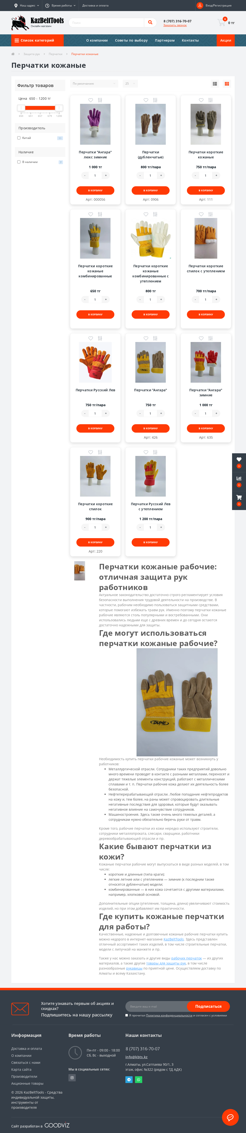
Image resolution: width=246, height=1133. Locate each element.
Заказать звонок (175, 25)
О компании (97, 40)
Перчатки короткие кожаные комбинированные (95, 271)
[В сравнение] (100, 100)
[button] (26, 5)
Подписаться (208, 1006)
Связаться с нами (25, 1062)
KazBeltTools (174, 939)
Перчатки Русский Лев (95, 390)
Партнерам (165, 40)
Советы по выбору (131, 40)
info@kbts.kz (136, 1057)
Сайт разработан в (27, 1126)
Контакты (190, 40)
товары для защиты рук (166, 963)
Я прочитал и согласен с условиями (178, 1015)
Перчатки (55, 54)
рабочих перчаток (186, 958)
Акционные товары (27, 1083)
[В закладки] (90, 100)
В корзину (95, 190)
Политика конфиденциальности (169, 1015)
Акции (225, 40)
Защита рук (32, 54)
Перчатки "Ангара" (150, 390)
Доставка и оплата (95, 5)
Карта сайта (21, 1069)
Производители (24, 1076)
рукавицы (134, 968)
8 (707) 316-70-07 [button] (143, 1049)
